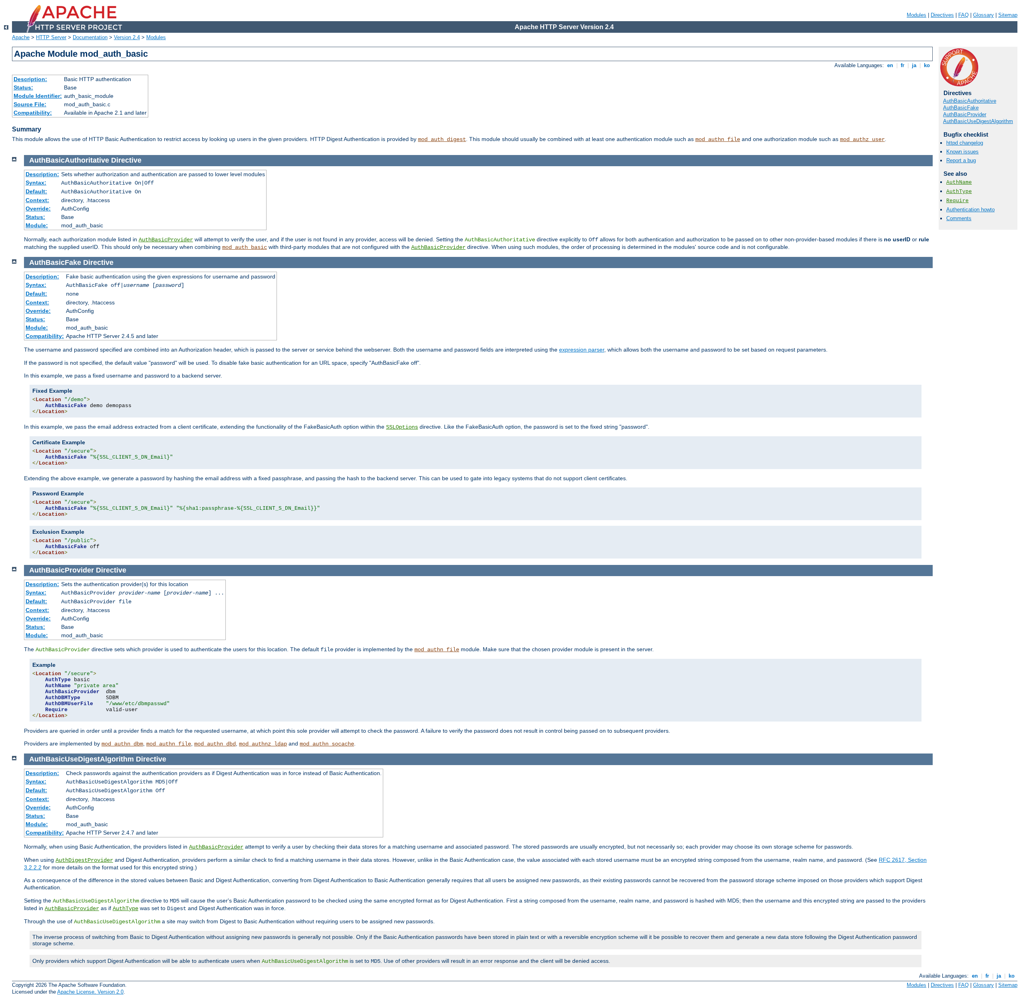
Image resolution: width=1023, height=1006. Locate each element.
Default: (36, 191)
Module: (37, 225)
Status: (23, 87)
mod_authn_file (717, 139)
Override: (38, 208)
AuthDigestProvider (84, 860)
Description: (30, 79)
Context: (37, 200)
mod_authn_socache (327, 744)
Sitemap (1007, 15)
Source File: (30, 104)
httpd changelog (964, 143)
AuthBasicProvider (964, 114)
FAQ (963, 15)
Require (957, 201)
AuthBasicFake (961, 108)
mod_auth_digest (442, 139)
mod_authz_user (862, 139)
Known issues (962, 152)
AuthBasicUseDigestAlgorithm (978, 121)
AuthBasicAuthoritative (969, 101)
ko (926, 65)
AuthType (959, 192)
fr (902, 65)
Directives (942, 15)
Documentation (90, 37)
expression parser (581, 349)
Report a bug (961, 160)
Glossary (983, 15)
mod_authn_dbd (215, 744)
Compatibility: (33, 112)
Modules (916, 15)
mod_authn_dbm (122, 744)
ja (914, 65)
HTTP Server (51, 37)
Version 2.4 (127, 37)
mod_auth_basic (244, 247)
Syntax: (36, 182)
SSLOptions (402, 427)
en (890, 65)
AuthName (959, 182)
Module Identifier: (38, 96)
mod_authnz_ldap (263, 744)
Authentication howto (970, 210)
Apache (21, 37)
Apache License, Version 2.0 (90, 992)
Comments (958, 218)
